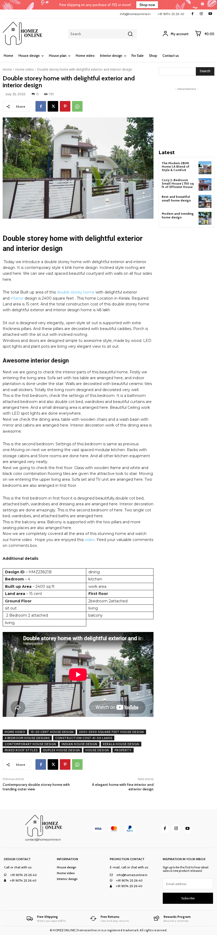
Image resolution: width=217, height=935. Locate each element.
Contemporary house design (30, 744)
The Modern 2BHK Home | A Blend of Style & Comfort (175, 166)
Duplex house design (61, 750)
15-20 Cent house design (52, 732)
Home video (24, 69)
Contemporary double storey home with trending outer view (36, 786)
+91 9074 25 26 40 (170, 14)
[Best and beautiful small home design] (204, 201)
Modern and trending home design (178, 215)
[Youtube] (210, 14)
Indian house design (79, 744)
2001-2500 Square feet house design (111, 732)
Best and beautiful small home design (176, 198)
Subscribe (188, 898)
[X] (53, 106)
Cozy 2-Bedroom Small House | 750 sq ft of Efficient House (178, 183)
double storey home (75, 292)
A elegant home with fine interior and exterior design (122, 786)
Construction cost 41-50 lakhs (83, 738)
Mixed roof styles (21, 750)
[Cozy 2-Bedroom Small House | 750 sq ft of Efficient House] (204, 184)
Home (7, 69)
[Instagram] (201, 14)
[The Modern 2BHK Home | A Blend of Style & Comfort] (204, 167)
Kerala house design (121, 744)
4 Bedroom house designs (27, 738)
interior (17, 298)
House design (97, 750)
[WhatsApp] (77, 106)
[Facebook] (192, 14)
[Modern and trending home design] (204, 218)
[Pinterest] (65, 106)
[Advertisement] (188, 118)
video (89, 539)
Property (123, 750)
